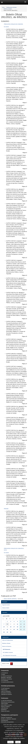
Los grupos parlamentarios (7, 682)
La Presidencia (4, 672)
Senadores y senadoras (6, 679)
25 (17, 629)
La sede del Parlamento (6, 700)
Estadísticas (4, 709)
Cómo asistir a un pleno (6, 705)
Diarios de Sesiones (6, 646)
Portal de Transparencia (6, 717)
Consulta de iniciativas (6, 692)
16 (10, 626)
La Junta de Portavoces (6, 675)
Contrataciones (4, 720)
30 (10, 632)
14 (4, 626)
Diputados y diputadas (6, 677)
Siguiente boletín (6, 604)
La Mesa (3, 674)
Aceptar (18, 742)
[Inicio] (2, 2)
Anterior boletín (5, 607)
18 (17, 626)
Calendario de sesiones (6, 694)
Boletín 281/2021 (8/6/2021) (10, 598)
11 (17, 624)
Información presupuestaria (7, 722)
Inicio (3, 7)
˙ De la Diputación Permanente (9, 655)
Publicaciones (4, 689)
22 (7, 629)
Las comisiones (4, 680)
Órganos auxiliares (5, 706)
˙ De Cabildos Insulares (7, 652)
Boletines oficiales (8, 8)
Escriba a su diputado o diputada (8, 718)
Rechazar (10, 742)
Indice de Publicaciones (7, 640)
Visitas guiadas (4, 703)
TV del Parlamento (5, 688)
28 (4, 632)
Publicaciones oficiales (11, 7)
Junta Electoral (4, 708)
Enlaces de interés (5, 711)
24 (14, 629)
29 (7, 632)
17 (14, 626)
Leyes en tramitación (6, 691)
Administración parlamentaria (7, 702)
